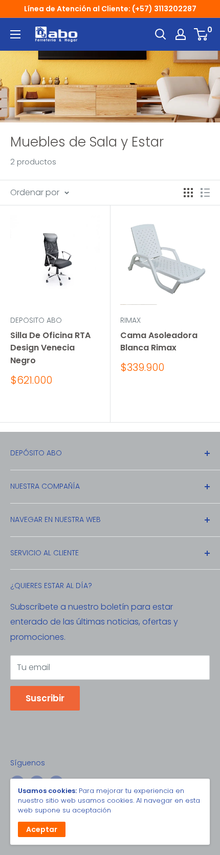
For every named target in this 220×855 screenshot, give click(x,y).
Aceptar (41, 829)
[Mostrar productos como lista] (205, 192)
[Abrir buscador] (160, 34)
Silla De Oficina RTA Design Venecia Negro (50, 348)
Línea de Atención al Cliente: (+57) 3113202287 (110, 9)
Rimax (130, 320)
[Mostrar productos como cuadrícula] (188, 192)
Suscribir (45, 698)
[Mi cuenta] (180, 34)
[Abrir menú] (15, 34)
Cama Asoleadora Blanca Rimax (158, 341)
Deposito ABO (36, 320)
